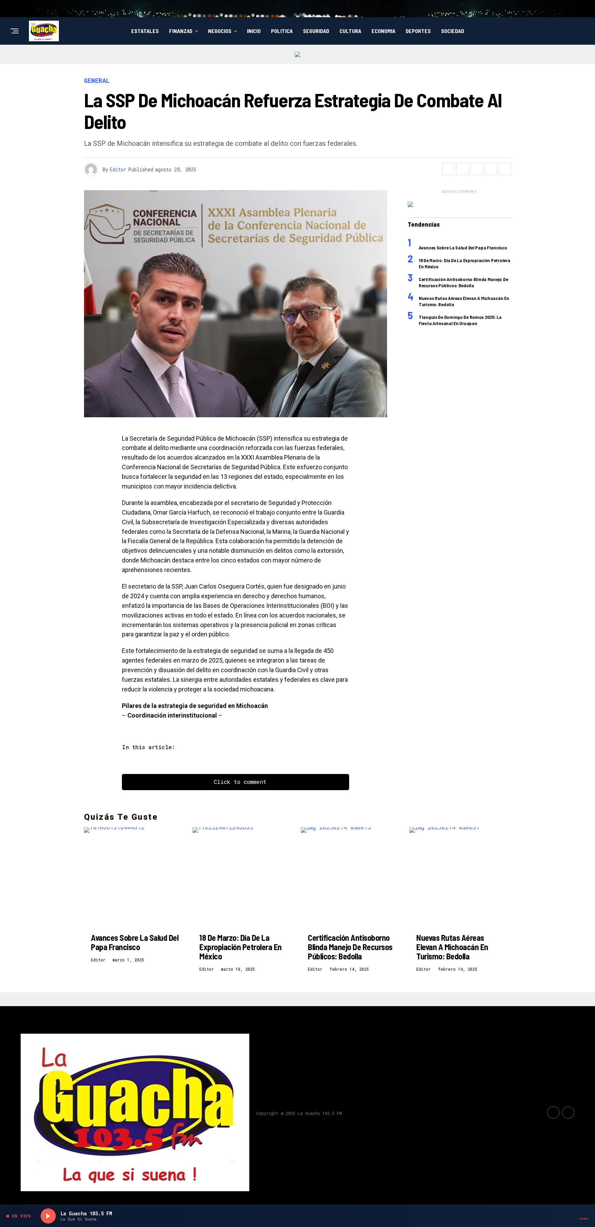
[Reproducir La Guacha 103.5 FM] (48, 1216)
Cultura (350, 31)
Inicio (254, 31)
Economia (383, 31)
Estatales (145, 31)
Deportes (418, 31)
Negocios (219, 31)
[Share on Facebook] (448, 169)
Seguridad (316, 31)
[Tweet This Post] (462, 169)
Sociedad (452, 31)
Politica (282, 31)
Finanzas (180, 31)
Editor (118, 169)
